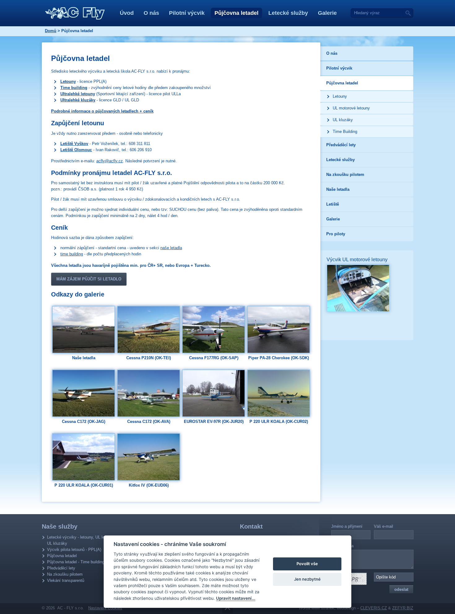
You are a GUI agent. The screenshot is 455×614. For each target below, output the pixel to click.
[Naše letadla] (84, 329)
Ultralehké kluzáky (77, 100)
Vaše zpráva (342, 546)
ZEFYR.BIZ (402, 608)
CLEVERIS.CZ (373, 608)
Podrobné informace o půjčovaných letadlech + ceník (102, 111)
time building (71, 254)
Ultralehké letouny (77, 94)
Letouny (68, 81)
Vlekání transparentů (65, 580)
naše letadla (171, 247)
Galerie (327, 13)
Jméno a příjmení (346, 526)
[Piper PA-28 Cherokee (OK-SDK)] (279, 329)
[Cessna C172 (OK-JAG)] (84, 392)
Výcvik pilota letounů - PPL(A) (74, 549)
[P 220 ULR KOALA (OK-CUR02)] (279, 392)
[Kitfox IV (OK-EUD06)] (149, 456)
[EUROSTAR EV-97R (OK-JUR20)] (214, 392)
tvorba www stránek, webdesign (327, 608)
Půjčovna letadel (236, 13)
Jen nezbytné (307, 579)
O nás (151, 13)
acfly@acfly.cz (109, 161)
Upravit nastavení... (235, 598)
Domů (50, 30)
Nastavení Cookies (105, 608)
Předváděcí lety (61, 568)
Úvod (127, 13)
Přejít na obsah (227, 608)
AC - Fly (75, 13)
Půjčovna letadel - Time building (75, 562)
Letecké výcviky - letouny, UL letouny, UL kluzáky (81, 540)
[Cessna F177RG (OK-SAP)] (214, 329)
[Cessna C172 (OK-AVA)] (149, 392)
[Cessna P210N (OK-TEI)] (149, 329)
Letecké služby (288, 13)
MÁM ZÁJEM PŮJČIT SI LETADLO (88, 279)
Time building (73, 87)
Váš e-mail (383, 526)
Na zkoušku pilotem (65, 574)
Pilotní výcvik (187, 13)
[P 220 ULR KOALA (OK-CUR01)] (84, 456)
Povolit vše (307, 563)
